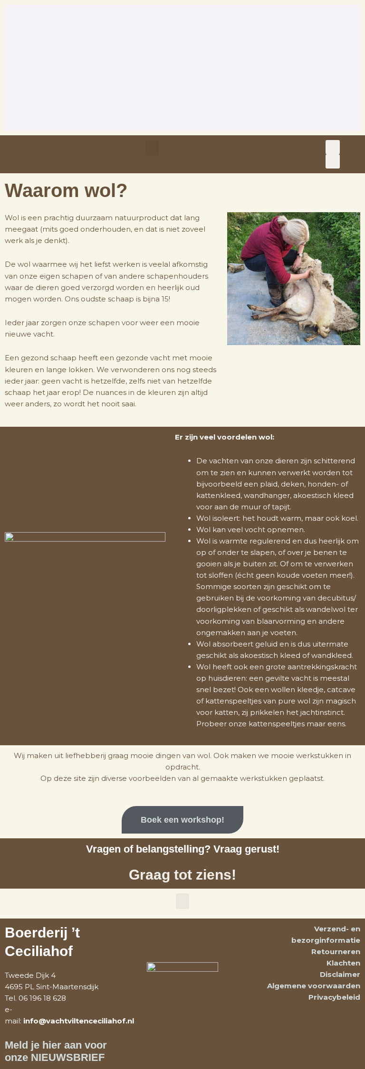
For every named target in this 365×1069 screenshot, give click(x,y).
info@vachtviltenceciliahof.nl (78, 1020)
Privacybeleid (334, 997)
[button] (152, 148)
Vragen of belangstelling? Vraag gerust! (182, 849)
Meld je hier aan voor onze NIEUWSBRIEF (56, 1051)
